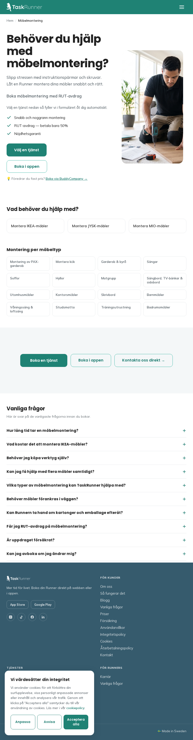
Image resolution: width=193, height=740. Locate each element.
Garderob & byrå (113, 262)
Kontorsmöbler (67, 295)
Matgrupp (108, 278)
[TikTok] (21, 617)
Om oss (106, 586)
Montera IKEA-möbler (29, 226)
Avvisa (49, 722)
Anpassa (22, 722)
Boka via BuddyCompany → (67, 179)
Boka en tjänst (44, 360)
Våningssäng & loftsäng (21, 309)
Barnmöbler (155, 295)
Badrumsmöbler (158, 307)
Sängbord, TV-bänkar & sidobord (165, 280)
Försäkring (108, 620)
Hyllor (60, 278)
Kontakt (106, 655)
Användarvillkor (112, 627)
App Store (17, 604)
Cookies (106, 641)
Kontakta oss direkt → (143, 360)
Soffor (15, 278)
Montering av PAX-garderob (24, 264)
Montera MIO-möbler (151, 226)
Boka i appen (26, 166)
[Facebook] (32, 617)
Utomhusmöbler (22, 295)
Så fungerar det (112, 593)
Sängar (152, 262)
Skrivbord (108, 295)
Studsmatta (65, 307)
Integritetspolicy (113, 634)
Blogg (105, 600)
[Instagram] (11, 617)
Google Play (43, 604)
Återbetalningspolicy (116, 648)
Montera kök (65, 262)
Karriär (105, 676)
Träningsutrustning (116, 307)
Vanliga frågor (111, 607)
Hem (10, 20)
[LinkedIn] (43, 617)
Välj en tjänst (26, 150)
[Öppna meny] (181, 7)
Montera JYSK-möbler (90, 226)
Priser (104, 614)
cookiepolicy (75, 708)
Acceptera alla (76, 722)
